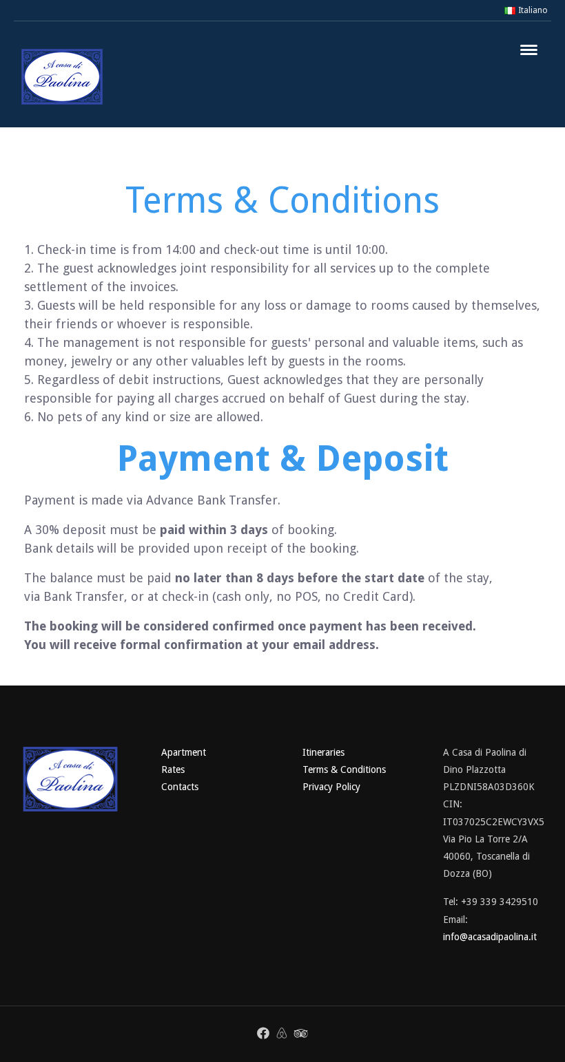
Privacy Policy (331, 786)
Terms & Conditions (344, 769)
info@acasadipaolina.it (490, 936)
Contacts (179, 786)
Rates (173, 769)
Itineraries (323, 752)
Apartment (183, 752)
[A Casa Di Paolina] (62, 77)
